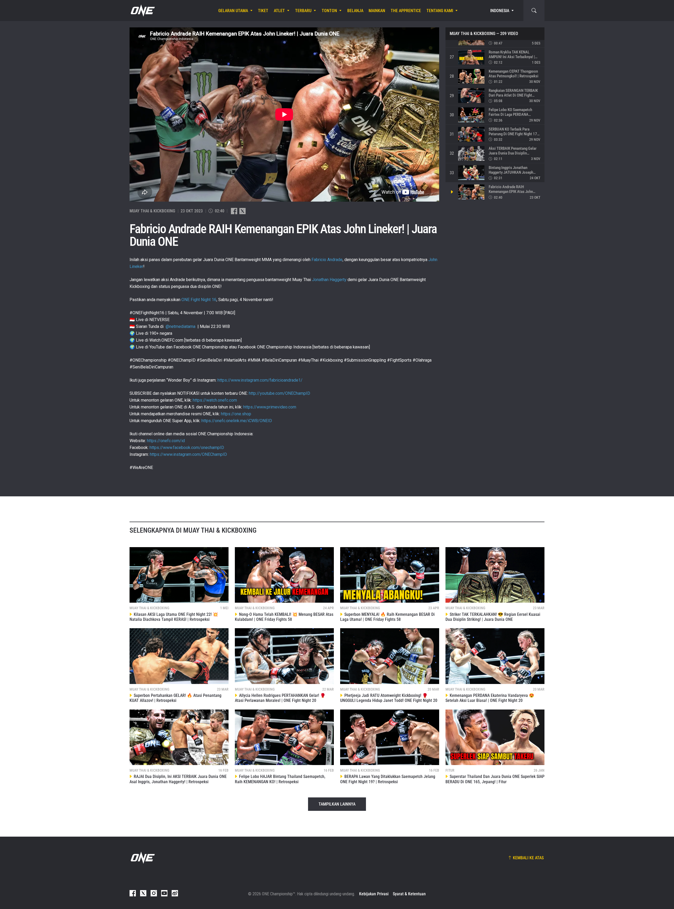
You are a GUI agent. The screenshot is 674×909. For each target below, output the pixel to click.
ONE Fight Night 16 (198, 299)
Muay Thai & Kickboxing (472, 34)
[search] (533, 10)
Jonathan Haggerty (329, 279)
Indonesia (499, 10)
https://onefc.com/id (166, 440)
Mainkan (377, 10)
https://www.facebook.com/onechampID (187, 447)
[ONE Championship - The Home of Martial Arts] (142, 10)
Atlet (279, 10)
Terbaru (303, 10)
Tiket (263, 10)
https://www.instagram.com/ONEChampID (188, 454)
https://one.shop (236, 413)
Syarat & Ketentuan (409, 893)
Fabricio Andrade (327, 259)
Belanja (355, 10)
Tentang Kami (440, 10)
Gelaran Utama (233, 10)
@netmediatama (180, 326)
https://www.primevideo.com (269, 406)
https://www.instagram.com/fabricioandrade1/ (260, 380)
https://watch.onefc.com (215, 400)
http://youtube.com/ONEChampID (279, 393)
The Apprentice (406, 10)
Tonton (329, 10)
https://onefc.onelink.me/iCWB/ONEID (236, 420)
